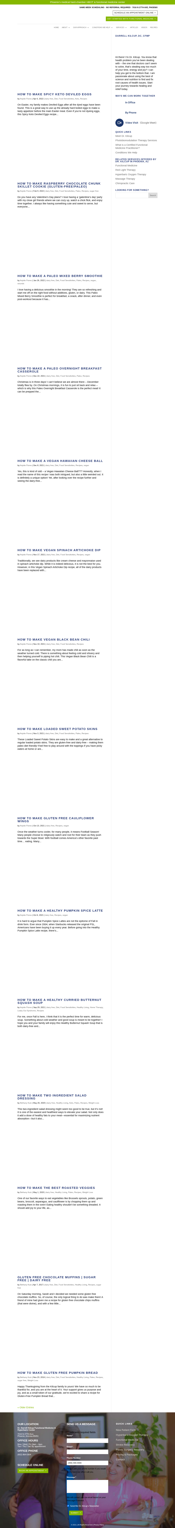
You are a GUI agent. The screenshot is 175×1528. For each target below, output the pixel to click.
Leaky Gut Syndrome (27, 1011)
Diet (56, 99)
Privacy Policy (99, 1525)
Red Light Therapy (125, 170)
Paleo (78, 191)
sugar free (94, 191)
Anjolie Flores (26, 99)
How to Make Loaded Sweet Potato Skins (58, 729)
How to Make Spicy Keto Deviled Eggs (55, 94)
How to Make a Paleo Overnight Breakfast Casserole (60, 370)
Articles (134, 27)
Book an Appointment (31, 1470)
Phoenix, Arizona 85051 (28, 1436)
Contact (120, 1459)
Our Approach (79, 27)
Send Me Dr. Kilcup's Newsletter (84, 1506)
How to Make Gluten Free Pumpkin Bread (58, 1372)
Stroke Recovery (125, 1444)
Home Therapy (96, 1007)
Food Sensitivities (66, 99)
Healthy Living (83, 1007)
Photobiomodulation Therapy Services (136, 140)
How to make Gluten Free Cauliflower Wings (56, 819)
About (64, 27)
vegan (93, 280)
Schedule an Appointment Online (134, 13)
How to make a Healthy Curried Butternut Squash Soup (59, 1001)
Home (56, 27)
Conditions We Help (101, 27)
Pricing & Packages (127, 1454)
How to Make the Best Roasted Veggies (56, 1188)
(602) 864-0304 (24, 1454)
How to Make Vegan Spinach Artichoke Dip (59, 550)
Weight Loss (93, 1103)
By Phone (130, 112)
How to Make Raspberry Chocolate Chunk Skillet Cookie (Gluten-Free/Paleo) (59, 185)
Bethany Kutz (26, 1103)
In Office (130, 102)
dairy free (49, 99)
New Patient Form (126, 1429)
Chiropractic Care (125, 183)
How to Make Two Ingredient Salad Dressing (52, 1097)
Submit (75, 1513)
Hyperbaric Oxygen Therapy (130, 174)
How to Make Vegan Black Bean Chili (54, 639)
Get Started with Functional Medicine (130, 19)
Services (120, 27)
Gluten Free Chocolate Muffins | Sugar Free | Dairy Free (57, 1279)
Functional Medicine (126, 165)
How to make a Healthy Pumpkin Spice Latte (60, 910)
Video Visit (141, 122)
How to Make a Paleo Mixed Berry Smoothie (60, 276)
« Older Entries (26, 1407)
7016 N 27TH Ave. (26, 1434)
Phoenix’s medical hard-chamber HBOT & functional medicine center (87, 2)
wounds (21, 283)
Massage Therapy (125, 178)
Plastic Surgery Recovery (130, 1449)
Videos (144, 27)
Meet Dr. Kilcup (123, 136)
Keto (77, 99)
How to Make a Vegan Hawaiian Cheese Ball (60, 461)
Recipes (154, 27)
